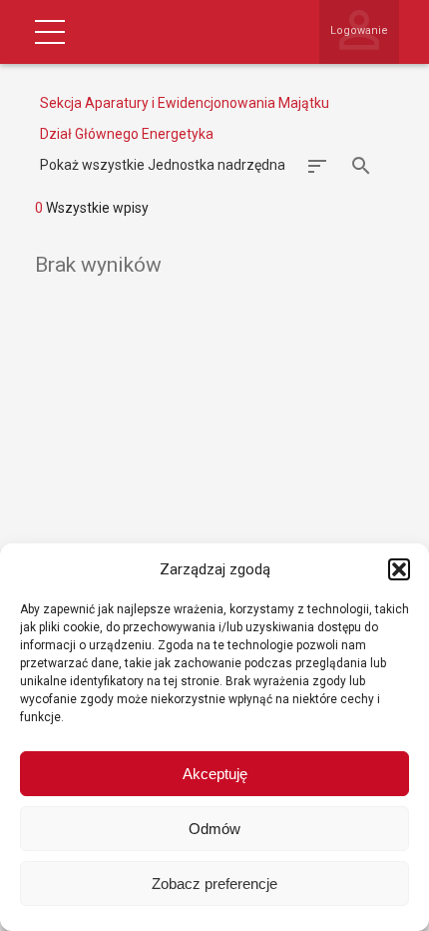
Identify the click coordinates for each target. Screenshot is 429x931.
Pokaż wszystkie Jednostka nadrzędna (162, 165)
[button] (399, 569)
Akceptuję (215, 773)
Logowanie (359, 30)
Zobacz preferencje (214, 883)
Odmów (214, 828)
